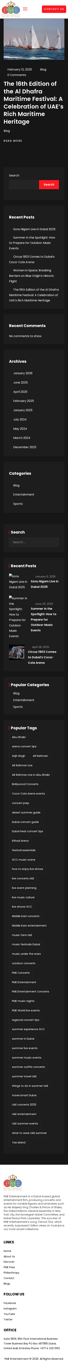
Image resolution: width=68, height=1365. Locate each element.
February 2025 (23, 401)
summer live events (25, 1048)
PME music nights (23, 1001)
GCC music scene (23, 860)
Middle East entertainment (29, 925)
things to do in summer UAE (30, 1086)
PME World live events (26, 1010)
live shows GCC (22, 906)
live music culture (23, 897)
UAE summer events (25, 1123)
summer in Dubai (23, 1039)
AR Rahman (40, 756)
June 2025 (20, 382)
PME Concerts (21, 973)
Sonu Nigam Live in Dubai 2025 (34, 229)
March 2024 (21, 438)
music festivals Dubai (26, 944)
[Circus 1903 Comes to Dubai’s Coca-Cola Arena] (16, 652)
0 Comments (16, 75)
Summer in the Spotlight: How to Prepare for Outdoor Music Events (32, 243)
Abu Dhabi (19, 737)
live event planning (24, 888)
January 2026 (22, 373)
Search (14, 175)
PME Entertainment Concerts (30, 991)
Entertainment (23, 494)
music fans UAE (22, 935)
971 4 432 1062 (51, 1348)
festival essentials (24, 850)
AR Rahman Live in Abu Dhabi (31, 775)
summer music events (26, 1057)
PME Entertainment (24, 982)
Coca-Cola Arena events (28, 793)
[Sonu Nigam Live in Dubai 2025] (18, 582)
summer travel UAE (24, 1076)
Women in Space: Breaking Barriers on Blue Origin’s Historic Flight (31, 275)
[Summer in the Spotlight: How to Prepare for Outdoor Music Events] (18, 617)
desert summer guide (26, 812)
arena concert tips (24, 746)
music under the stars (26, 954)
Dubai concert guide (25, 822)
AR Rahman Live (22, 765)
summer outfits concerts (28, 1067)
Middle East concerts (25, 916)
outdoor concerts (23, 963)
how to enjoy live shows (27, 869)
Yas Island (18, 1142)
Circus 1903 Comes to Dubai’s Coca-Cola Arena (42, 657)
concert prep (20, 803)
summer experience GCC (28, 1029)
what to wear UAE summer (29, 1133)
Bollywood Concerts (25, 784)
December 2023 (24, 447)
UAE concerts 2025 (24, 1104)
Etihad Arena (20, 841)
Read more (13, 141)
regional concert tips (25, 1020)
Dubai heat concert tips (27, 831)
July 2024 (20, 419)
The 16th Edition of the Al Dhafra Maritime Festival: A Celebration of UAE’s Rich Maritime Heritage (34, 295)
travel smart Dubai (24, 1095)
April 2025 (20, 392)
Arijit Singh (18, 756)
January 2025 (22, 410)
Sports (18, 504)
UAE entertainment (24, 1114)
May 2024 (20, 429)
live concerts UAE (23, 878)
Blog (43, 69)
